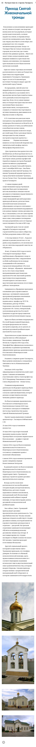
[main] (18, 12)
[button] (2, 2)
